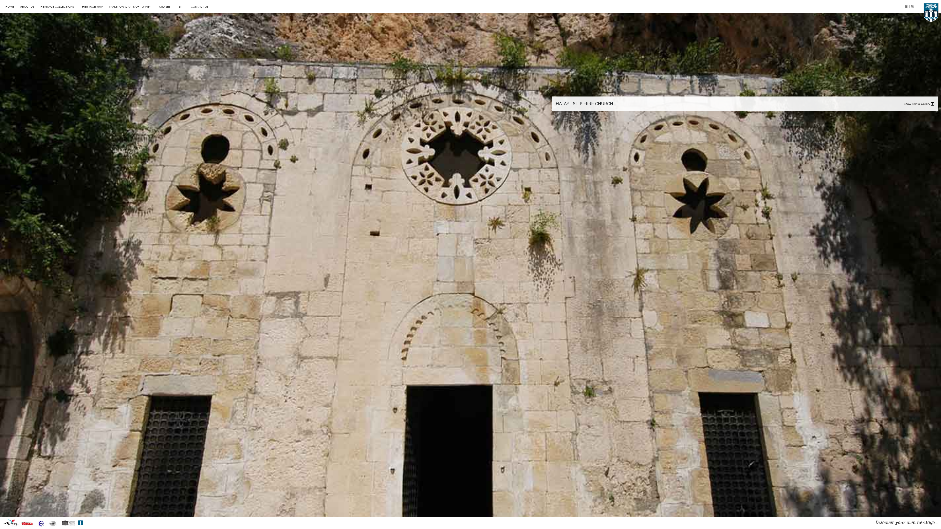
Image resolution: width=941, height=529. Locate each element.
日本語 (909, 6)
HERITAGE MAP (92, 6)
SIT (181, 6)
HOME (9, 6)
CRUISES (165, 6)
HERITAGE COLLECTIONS (57, 6)
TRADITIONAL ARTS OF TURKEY (130, 6)
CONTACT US (200, 6)
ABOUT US (27, 6)
